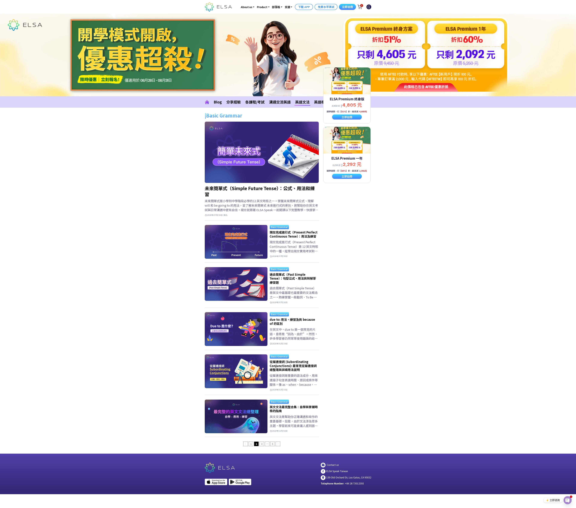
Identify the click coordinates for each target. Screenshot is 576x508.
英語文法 (302, 102)
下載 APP (304, 7)
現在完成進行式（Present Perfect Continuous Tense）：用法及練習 (293, 234)
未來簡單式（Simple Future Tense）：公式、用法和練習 (260, 191)
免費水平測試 (326, 7)
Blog (218, 102)
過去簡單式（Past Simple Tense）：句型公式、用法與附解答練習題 (293, 278)
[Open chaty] (568, 500)
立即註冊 (347, 7)
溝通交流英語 (280, 102)
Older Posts (278, 444)
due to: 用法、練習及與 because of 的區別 (292, 321)
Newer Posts (245, 444)
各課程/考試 (255, 102)
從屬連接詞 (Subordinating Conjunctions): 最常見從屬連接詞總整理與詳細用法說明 (293, 365)
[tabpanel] (347, 95)
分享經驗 (233, 102)
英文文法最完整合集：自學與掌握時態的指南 (294, 409)
